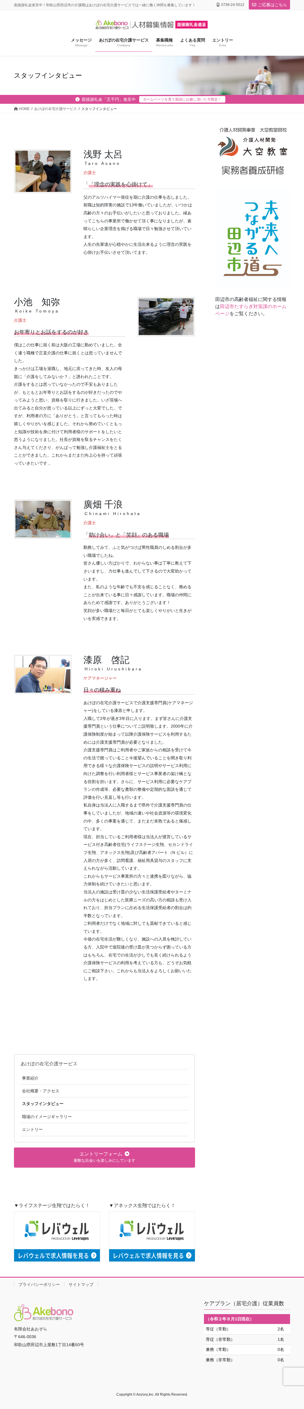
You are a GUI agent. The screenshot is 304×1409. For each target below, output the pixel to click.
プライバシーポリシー (39, 1284)
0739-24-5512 (232, 5)
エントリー (32, 1129)
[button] (104, 1157)
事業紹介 (30, 1078)
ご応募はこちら (272, 4)
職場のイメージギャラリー (47, 1116)
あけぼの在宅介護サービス (48, 1063)
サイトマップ (81, 1284)
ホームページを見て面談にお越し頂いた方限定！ (182, 99)
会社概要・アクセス (40, 1090)
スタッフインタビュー (43, 1103)
